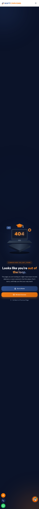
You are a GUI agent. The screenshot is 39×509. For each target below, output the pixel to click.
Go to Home (21, 288)
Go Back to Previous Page (21, 300)
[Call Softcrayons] (3, 500)
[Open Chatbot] (35, 499)
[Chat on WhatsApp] (3, 506)
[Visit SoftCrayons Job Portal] (3, 495)
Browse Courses (21, 294)
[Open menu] (36, 3)
